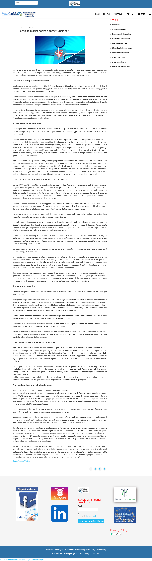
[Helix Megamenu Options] (150, 14)
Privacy (49, 550)
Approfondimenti (119, 29)
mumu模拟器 (12, 559)
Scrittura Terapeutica (121, 67)
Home (97, 14)
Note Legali (58, 550)
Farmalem (79, 550)
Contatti (142, 14)
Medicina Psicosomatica (122, 48)
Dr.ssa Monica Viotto (21, 461)
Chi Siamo (106, 14)
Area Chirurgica (118, 57)
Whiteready (101, 550)
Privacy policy (92, 516)
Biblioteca (116, 25)
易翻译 (41, 559)
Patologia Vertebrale (121, 39)
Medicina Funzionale (120, 53)
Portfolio (118, 14)
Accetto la (88, 516)
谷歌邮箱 (21, 559)
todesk (35, 559)
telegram (28, 559)
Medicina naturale (119, 43)
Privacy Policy (116, 534)
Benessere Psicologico (121, 34)
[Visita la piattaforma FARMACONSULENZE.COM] (125, 494)
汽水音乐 (3, 559)
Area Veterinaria (119, 62)
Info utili (129, 14)
